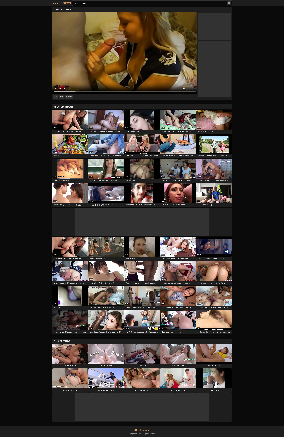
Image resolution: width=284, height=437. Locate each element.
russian (69, 97)
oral (61, 97)
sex (56, 97)
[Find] (229, 3)
